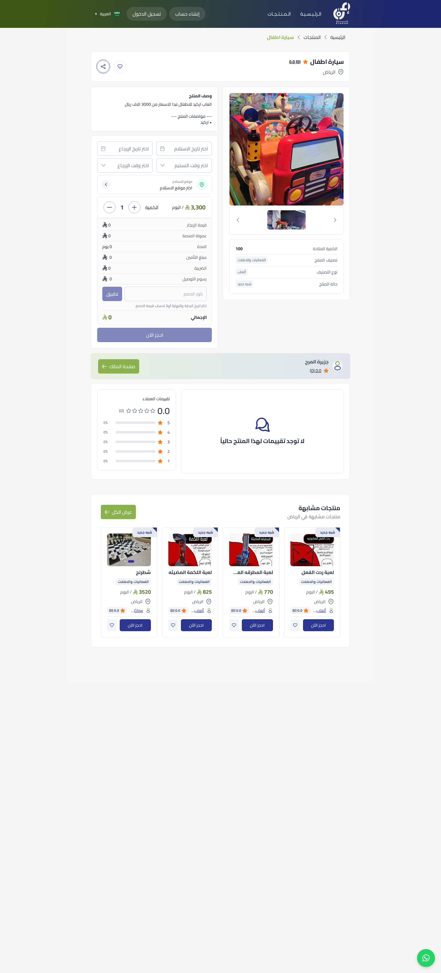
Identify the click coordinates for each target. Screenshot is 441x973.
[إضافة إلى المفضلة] (120, 66)
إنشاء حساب (187, 13)
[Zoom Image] (248, 149)
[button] (163, 165)
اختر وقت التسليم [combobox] (191, 165)
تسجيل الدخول (147, 13)
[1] (286, 219)
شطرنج (143, 572)
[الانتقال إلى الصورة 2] (125, 561)
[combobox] (184, 148)
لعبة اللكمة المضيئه (190, 572)
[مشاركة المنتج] (103, 66)
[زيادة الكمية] (134, 207)
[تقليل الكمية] (110, 207)
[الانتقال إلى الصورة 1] (131, 561)
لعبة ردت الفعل (318, 572)
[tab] (286, 219)
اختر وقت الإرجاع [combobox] (133, 165)
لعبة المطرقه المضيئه (251, 572)
